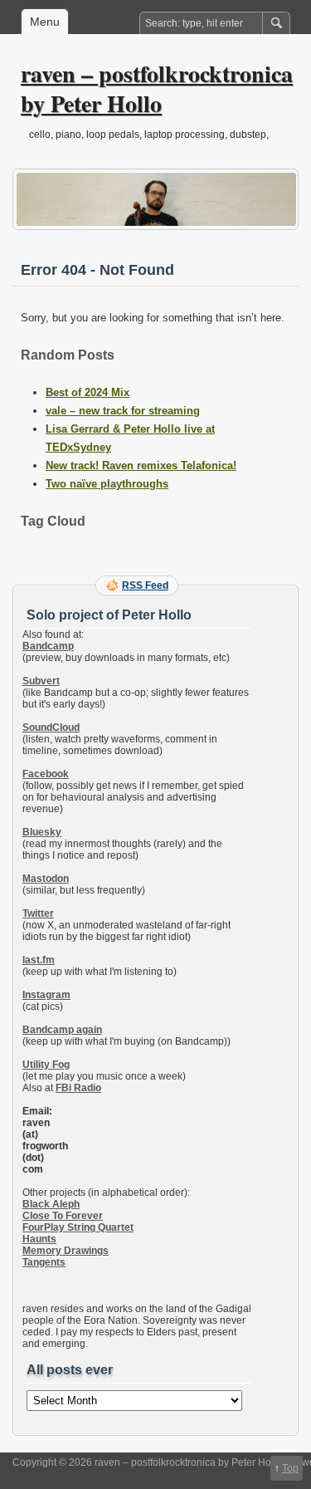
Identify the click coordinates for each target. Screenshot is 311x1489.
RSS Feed (145, 585)
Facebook (45, 774)
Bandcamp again (62, 1030)
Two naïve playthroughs (107, 484)
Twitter (38, 913)
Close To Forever (62, 1216)
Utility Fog (46, 1064)
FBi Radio (78, 1088)
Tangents (44, 1262)
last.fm (38, 960)
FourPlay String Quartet (78, 1227)
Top (290, 1468)
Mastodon (45, 878)
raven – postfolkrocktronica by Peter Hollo (157, 88)
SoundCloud (51, 727)
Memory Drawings (65, 1250)
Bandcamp (48, 646)
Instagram (46, 995)
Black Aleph (51, 1204)
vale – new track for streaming (123, 410)
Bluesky (41, 832)
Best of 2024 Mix (87, 392)
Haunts (39, 1239)
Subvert (41, 681)
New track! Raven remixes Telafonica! (141, 465)
